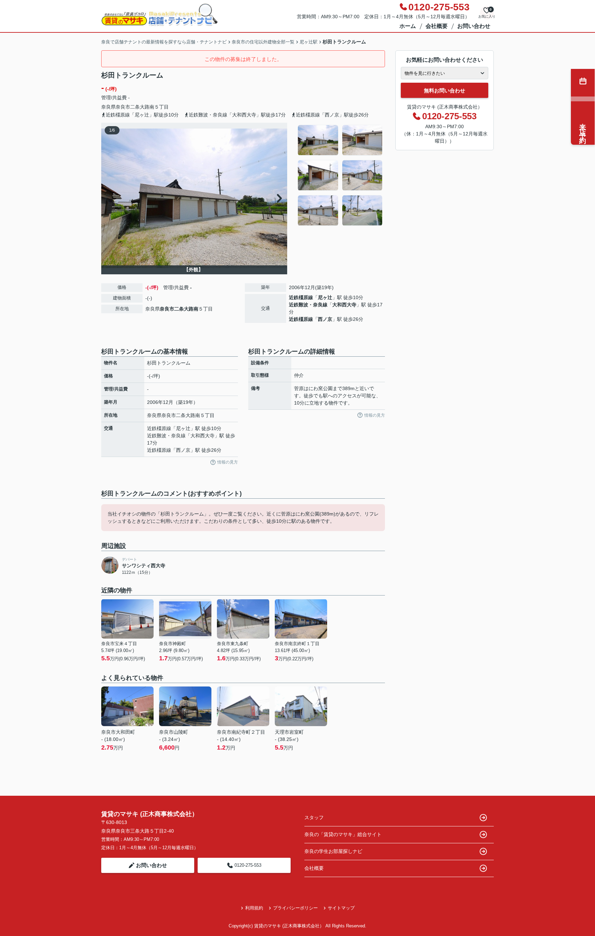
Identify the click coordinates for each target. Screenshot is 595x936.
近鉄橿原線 (301, 297)
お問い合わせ (473, 26)
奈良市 (123, 107)
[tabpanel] (340, 175)
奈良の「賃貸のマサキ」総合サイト (343, 834)
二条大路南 (142, 107)
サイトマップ (341, 907)
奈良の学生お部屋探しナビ (333, 851)
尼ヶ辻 (325, 297)
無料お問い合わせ (444, 90)
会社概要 (437, 26)
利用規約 (254, 907)
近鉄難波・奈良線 (308, 304)
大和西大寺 (344, 304)
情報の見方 (227, 462)
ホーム (407, 26)
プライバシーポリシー (295, 907)
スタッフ (314, 817)
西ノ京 (325, 319)
